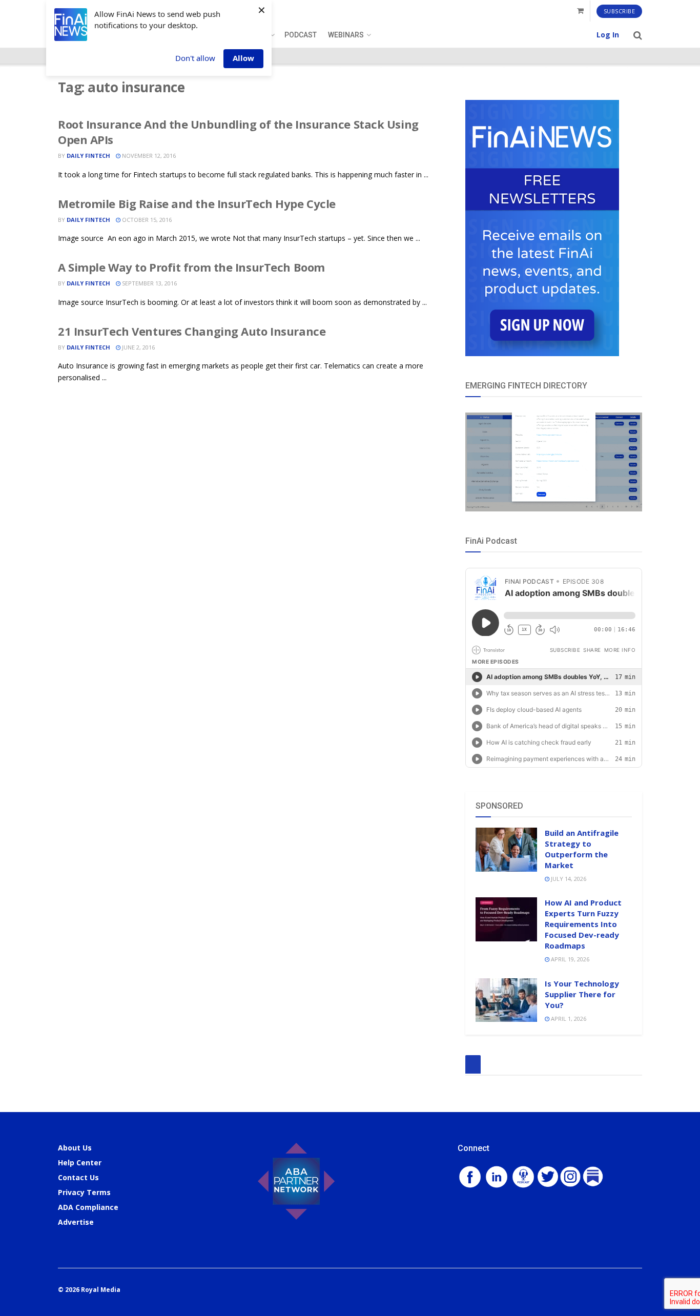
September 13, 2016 (148, 283)
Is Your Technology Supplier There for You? (582, 994)
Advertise (76, 1222)
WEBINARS (346, 35)
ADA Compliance (88, 1207)
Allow (243, 58)
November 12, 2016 (148, 155)
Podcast (300, 35)
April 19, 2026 (569, 959)
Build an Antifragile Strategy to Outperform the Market (582, 849)
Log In (607, 34)
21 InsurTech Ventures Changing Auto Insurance (191, 331)
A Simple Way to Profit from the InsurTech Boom (191, 267)
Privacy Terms (84, 1192)
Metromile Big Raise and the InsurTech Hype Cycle (197, 203)
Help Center (79, 1162)
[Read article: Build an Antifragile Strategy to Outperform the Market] (506, 850)
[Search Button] (637, 35)
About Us (75, 1148)
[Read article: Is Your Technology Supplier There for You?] (506, 1000)
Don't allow (195, 58)
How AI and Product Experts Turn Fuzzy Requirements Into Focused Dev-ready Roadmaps (583, 924)
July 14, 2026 (567, 878)
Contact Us (78, 1177)
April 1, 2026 (567, 1018)
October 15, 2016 (146, 219)
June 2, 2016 (137, 347)
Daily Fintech (88, 155)
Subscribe (619, 11)
